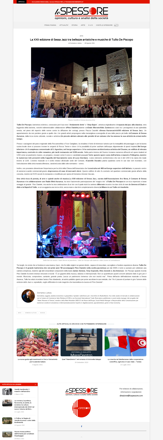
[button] (28, 2)
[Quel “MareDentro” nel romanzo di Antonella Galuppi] (37, 342)
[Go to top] (81, 437)
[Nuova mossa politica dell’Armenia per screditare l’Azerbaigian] (7, 434)
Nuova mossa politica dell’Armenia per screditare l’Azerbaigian (24, 434)
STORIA (75, 25)
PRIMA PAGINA (50, 25)
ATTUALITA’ (63, 25)
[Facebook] (81, 426)
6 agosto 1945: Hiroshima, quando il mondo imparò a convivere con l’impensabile (65, 2)
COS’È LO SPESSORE (104, 25)
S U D (90, 25)
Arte (19, 312)
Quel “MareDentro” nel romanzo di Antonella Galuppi (37, 359)
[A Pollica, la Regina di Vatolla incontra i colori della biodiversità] (7, 420)
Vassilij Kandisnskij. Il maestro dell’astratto (22, 390)
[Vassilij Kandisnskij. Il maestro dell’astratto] (7, 391)
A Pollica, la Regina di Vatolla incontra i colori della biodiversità (24, 420)
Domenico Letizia (76, 43)
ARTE (83, 25)
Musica (42, 312)
